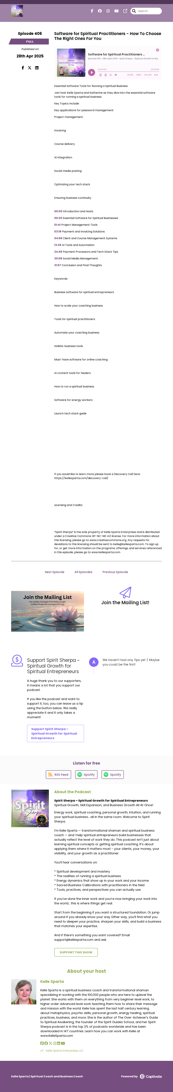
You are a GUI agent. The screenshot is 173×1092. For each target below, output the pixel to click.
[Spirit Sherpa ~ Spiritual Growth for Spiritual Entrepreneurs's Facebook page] (92, 11)
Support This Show (76, 952)
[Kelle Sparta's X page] (50, 1043)
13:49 (57, 245)
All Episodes (83, 572)
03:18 (57, 231)
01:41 (57, 225)
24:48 (58, 252)
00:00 (58, 211)
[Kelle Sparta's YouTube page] (63, 1043)
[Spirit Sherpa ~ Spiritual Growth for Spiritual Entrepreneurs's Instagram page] (106, 11)
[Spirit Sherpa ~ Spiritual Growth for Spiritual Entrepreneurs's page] (123, 11)
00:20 (58, 218)
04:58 (58, 238)
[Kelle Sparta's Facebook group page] (46, 1043)
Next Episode (54, 572)
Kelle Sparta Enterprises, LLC (64, 1051)
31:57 (57, 265)
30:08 (58, 258)
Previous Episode (115, 572)
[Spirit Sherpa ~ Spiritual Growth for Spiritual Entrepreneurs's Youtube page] (114, 11)
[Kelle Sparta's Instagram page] (54, 1043)
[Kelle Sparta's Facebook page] (42, 1043)
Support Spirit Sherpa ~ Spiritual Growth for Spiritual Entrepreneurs (54, 733)
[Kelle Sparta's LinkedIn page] (58, 1043)
